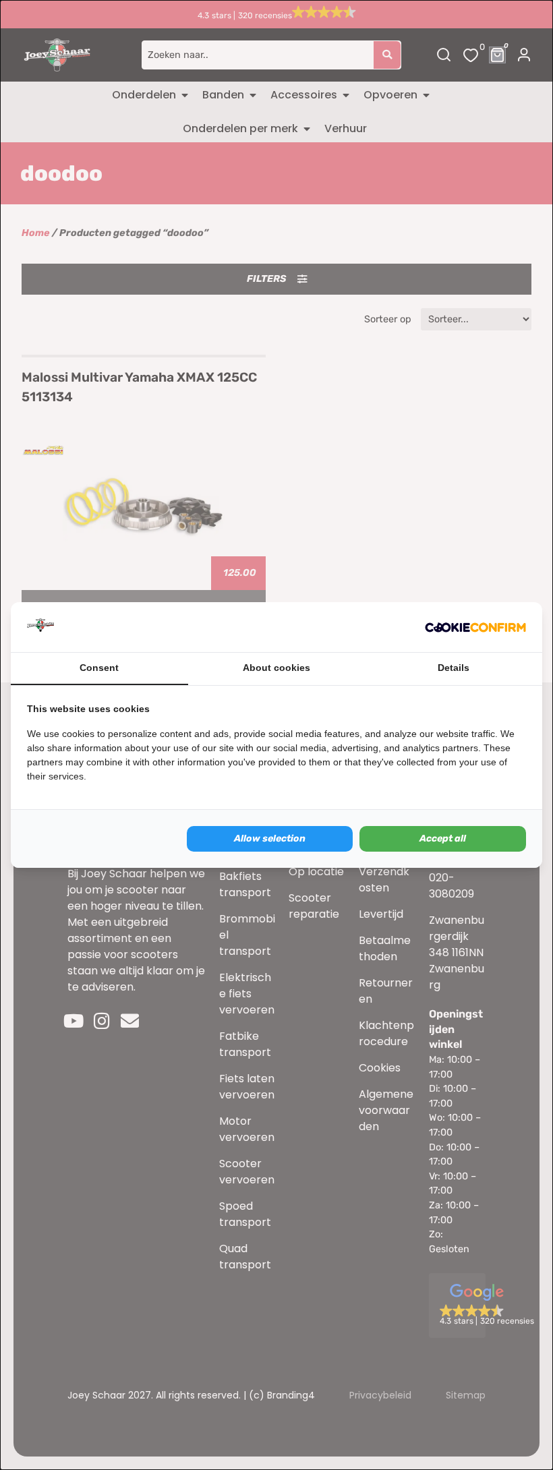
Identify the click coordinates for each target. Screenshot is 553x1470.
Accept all (442, 838)
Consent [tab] (99, 667)
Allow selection (269, 838)
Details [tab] (453, 667)
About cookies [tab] (276, 667)
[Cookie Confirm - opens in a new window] (475, 627)
